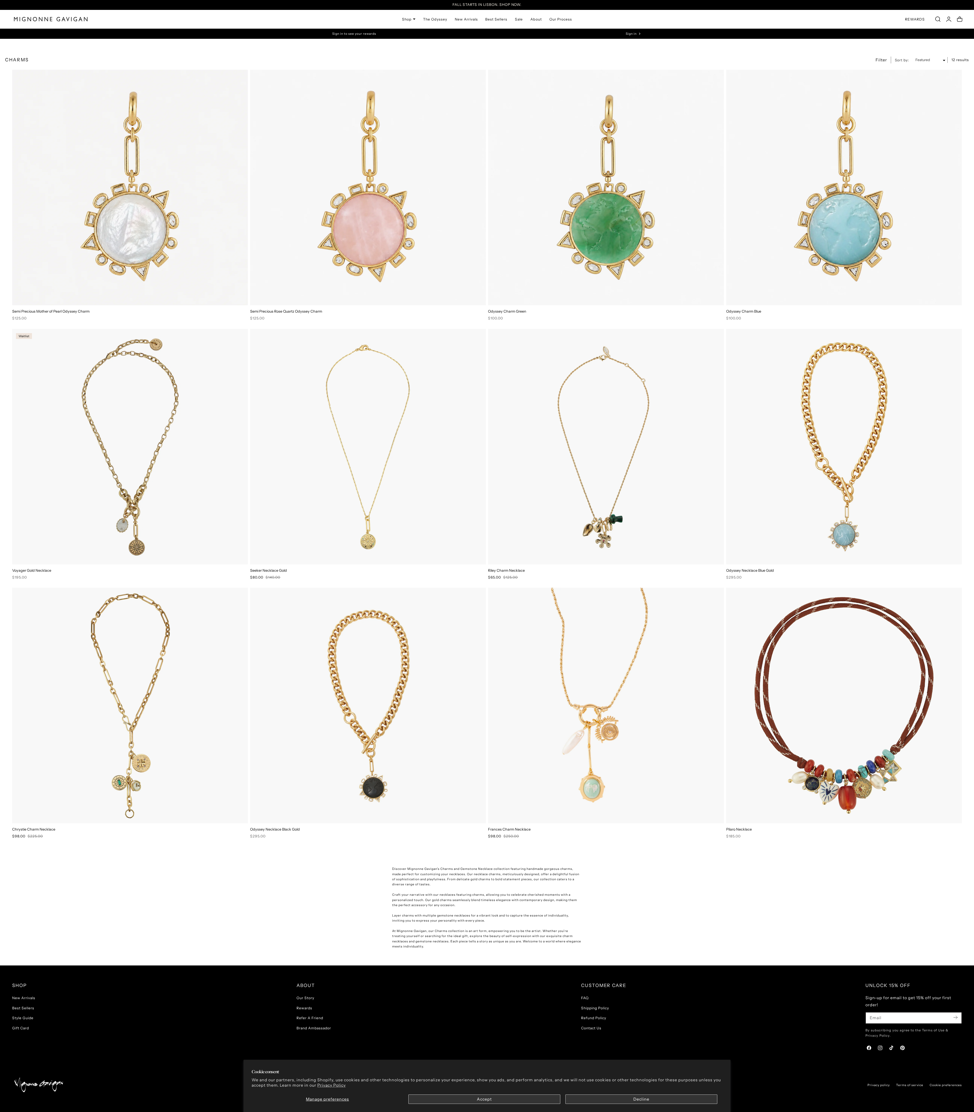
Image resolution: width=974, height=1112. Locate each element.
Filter (881, 60)
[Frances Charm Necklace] (606, 705)
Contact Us (591, 1028)
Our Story (305, 998)
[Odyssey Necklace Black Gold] (368, 705)
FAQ (585, 998)
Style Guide (22, 1018)
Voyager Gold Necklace (31, 570)
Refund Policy (593, 1018)
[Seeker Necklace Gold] (368, 446)
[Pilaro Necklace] (844, 705)
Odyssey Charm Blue (743, 311)
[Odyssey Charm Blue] (844, 187)
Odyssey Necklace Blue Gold (750, 570)
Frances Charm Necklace (509, 829)
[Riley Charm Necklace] (606, 446)
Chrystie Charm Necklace (33, 829)
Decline (641, 1099)
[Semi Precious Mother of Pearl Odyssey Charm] (130, 187)
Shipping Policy (595, 1008)
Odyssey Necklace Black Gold (275, 829)
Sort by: (902, 60)
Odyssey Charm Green (507, 311)
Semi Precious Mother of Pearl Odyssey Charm (51, 311)
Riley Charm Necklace (506, 570)
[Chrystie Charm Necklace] (130, 705)
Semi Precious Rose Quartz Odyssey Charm (286, 311)
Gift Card (20, 1028)
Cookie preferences (946, 1085)
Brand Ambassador (314, 1028)
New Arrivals (23, 998)
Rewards (304, 1008)
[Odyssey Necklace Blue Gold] (844, 446)
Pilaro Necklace (739, 829)
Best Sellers (23, 1008)
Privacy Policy (331, 1085)
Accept (484, 1099)
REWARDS (915, 19)
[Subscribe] (955, 1017)
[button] (938, 19)
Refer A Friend (310, 1018)
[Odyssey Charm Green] (606, 187)
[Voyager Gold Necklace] (130, 446)
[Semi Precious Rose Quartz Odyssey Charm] (368, 187)
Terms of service (909, 1085)
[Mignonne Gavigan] (38, 1084)
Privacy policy (878, 1085)
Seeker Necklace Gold (268, 570)
